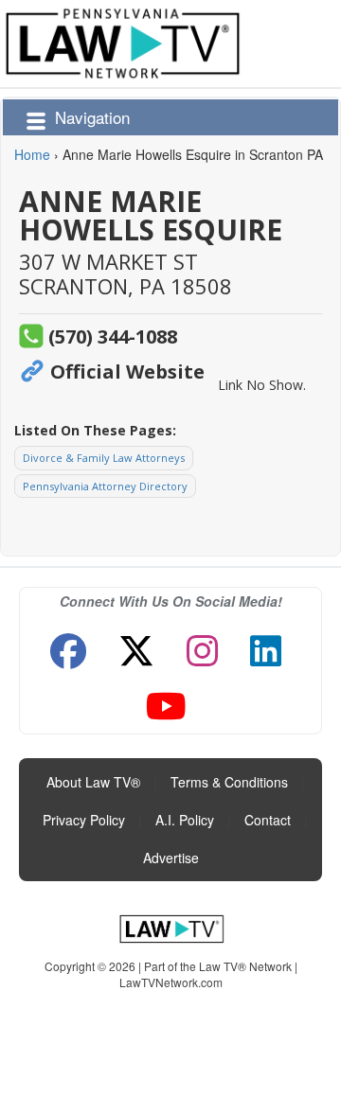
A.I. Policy (184, 819)
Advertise (171, 857)
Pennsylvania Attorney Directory (105, 486)
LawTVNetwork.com (171, 982)
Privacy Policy (84, 819)
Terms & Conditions (229, 781)
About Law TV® (93, 781)
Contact (267, 819)
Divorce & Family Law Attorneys (104, 458)
